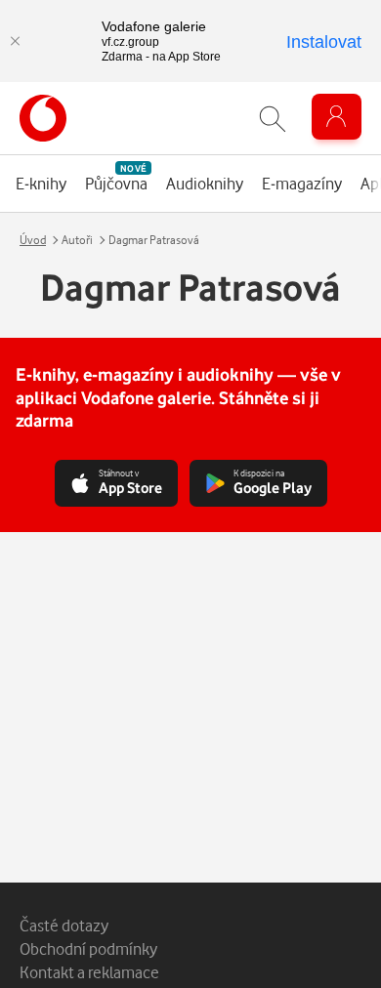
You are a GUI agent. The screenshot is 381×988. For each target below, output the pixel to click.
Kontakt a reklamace (89, 972)
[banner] (43, 118)
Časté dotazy (64, 925)
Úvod (33, 239)
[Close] (15, 41)
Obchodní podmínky (88, 948)
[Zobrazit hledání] (272, 118)
